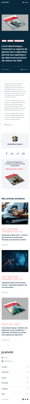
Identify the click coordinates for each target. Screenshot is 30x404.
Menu (26, 2)
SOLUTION (4, 367)
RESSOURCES (5, 383)
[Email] (23, 153)
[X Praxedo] (27, 399)
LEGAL (3, 394)
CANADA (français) (8, 361)
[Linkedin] (12, 153)
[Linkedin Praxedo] (25, 399)
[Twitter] (18, 153)
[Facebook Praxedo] (23, 399)
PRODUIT (4, 378)
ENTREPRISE (5, 389)
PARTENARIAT (5, 372)
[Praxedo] (5, 2)
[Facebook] (6, 153)
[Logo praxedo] (15, 352)
